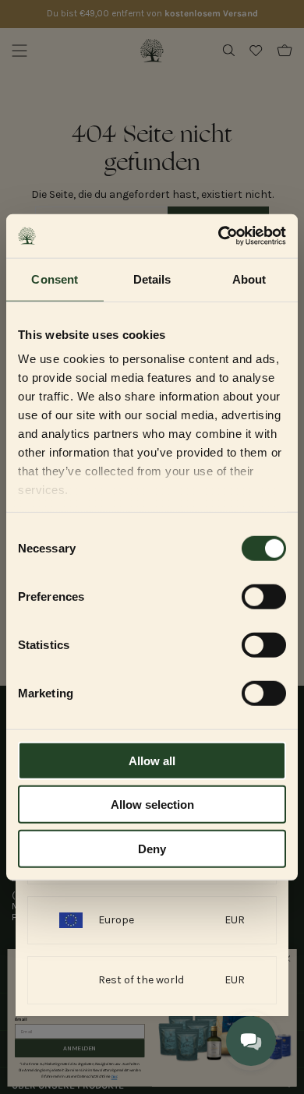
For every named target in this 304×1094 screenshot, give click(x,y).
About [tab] (249, 278)
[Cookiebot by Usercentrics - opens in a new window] (218, 236)
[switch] (264, 596)
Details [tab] (152, 278)
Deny (152, 848)
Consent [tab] (54, 278)
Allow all (152, 760)
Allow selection (152, 804)
